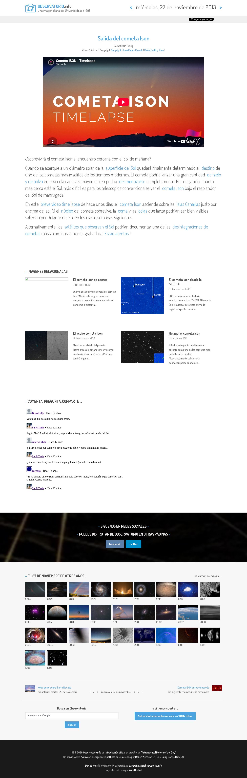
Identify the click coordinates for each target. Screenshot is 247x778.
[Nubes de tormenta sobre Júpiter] (35, 658)
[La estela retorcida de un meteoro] (188, 635)
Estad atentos (116, 233)
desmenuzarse (132, 181)
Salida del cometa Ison (124, 38)
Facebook (114, 544)
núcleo (67, 211)
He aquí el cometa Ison (184, 333)
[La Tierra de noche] (144, 635)
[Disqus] (123, 449)
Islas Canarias (188, 204)
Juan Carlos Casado (132, 50)
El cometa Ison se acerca (90, 279)
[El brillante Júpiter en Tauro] (101, 612)
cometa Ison (173, 188)
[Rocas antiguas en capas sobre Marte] (123, 635)
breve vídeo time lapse (60, 204)
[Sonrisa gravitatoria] (35, 612)
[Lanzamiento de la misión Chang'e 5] (123, 589)
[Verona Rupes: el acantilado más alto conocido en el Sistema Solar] (210, 589)
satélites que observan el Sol (89, 227)
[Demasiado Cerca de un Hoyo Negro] (57, 658)
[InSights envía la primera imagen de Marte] (166, 589)
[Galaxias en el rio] (166, 612)
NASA (84, 757)
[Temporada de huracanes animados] (188, 589)
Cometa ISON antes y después (193, 687)
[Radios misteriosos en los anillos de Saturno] (210, 612)
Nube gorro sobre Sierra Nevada (54, 687)
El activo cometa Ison (87, 333)
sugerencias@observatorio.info (145, 765)
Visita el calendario (208, 576)
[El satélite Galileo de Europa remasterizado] (57, 612)
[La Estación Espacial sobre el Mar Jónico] (188, 612)
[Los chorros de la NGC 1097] (144, 612)
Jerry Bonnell (169, 757)
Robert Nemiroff (143, 757)
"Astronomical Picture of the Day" (158, 752)
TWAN (147, 50)
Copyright (116, 50)
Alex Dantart (135, 770)
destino (208, 168)
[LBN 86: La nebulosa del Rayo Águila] (57, 589)
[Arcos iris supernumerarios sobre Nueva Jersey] (79, 589)
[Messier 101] (101, 589)
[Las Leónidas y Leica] (101, 635)
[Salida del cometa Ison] (79, 612)
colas (142, 211)
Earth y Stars (157, 50)
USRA (180, 757)
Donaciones (91, 765)
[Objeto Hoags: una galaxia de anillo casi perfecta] (144, 589)
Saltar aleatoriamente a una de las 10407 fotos (165, 716)
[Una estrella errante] (166, 635)
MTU (156, 757)
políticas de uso (115, 757)
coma (123, 211)
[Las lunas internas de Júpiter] (210, 635)
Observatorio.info (92, 752)
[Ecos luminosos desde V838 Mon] (35, 635)
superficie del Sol (121, 168)
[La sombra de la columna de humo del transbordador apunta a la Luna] (123, 612)
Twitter (133, 544)
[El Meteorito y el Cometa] (35, 589)
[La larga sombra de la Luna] (79, 635)
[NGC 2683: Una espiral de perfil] (57, 635)
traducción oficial (116, 752)
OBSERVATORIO (51, 6)
